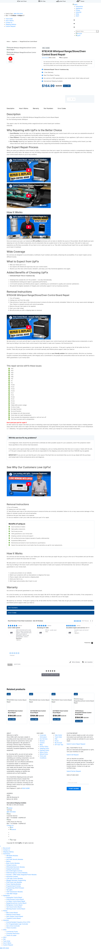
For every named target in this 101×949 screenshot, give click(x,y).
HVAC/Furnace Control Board (15, 899)
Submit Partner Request (74, 771)
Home (8, 41)
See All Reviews (38, 621)
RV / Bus (43, 1)
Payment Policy (44, 750)
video (10, 62)
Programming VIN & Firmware (15, 888)
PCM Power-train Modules (14, 882)
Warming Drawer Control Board (15, 909)
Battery (8, 861)
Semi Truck (63, 1)
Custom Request (10, 26)
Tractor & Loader (11, 935)
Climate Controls (11, 865)
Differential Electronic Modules (15, 867)
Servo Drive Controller (13, 926)
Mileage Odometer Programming (16, 880)
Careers (42, 742)
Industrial (78, 12)
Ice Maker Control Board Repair (15, 901)
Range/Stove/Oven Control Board (28, 41)
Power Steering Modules (13, 884)
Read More (88, 637)
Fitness (78, 10)
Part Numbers (48, 108)
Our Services (43, 739)
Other (77, 14)
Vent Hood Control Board (14, 907)
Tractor (82, 1)
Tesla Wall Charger (11, 893)
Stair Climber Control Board (14, 916)
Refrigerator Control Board (14, 905)
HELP (77, 16)
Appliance (14, 41)
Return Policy (44, 752)
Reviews (42, 741)
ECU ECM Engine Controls (14, 871)
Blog (41, 744)
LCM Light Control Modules (14, 878)
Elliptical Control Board (13, 914)
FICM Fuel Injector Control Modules (16, 872)
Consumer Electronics (12, 933)
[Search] (97, 31)
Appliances (79, 8)
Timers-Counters (11, 928)
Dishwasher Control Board (14, 897)
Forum (57, 741)
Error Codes (62, 108)
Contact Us (10, 825)
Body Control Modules (13, 863)
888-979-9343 (18, 13)
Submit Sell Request (73, 755)
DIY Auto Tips (59, 744)
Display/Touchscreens (12, 869)
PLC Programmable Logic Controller (17, 924)
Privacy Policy (44, 746)
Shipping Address (11, 24)
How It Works (10, 20)
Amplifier (9, 857)
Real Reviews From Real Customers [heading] (20, 621)
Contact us (9, 22)
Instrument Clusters (12, 876)
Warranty (36, 108)
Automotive (79, 6)
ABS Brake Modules (12, 855)
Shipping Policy (44, 748)
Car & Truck (23, 1)
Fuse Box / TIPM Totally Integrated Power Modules (21, 874)
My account (6, 848)
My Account (58, 742)
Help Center (58, 735)
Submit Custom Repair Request (76, 744)
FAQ (56, 739)
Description (10, 108)
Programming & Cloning (13, 886)
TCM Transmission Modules (14, 891)
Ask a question (64, 57)
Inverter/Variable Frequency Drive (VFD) (18, 922)
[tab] (75, 662)
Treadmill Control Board (13, 918)
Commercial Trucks (12, 931)
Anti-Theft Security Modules (14, 859)
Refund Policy (44, 754)
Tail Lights (9, 890)
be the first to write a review (50, 674)
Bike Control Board (12, 912)
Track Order (9, 18)
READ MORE (26, 788)
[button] (90, 621)
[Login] (79, 33)
